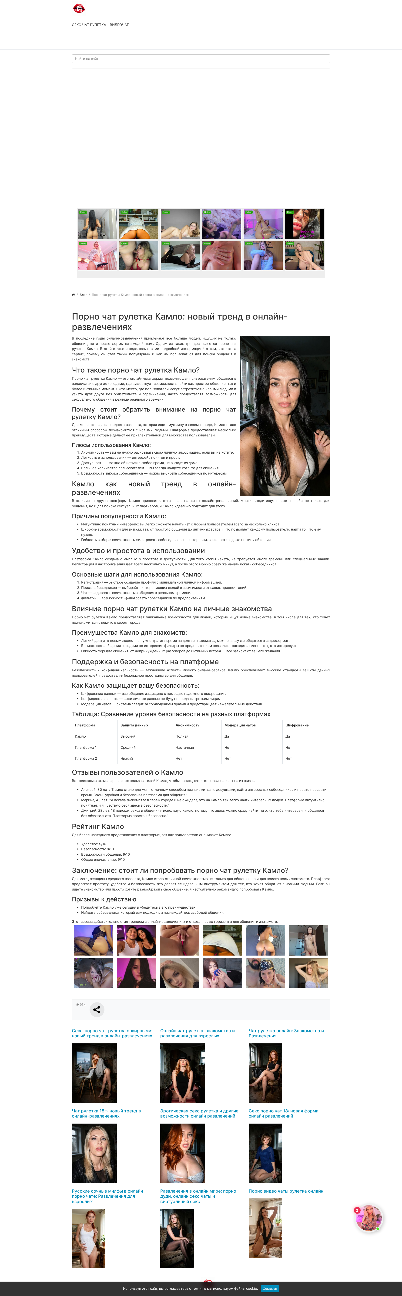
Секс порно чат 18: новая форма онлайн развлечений (283, 1113)
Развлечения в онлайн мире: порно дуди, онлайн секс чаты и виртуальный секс (198, 1196)
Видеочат (119, 25)
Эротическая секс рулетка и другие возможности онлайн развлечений (199, 1113)
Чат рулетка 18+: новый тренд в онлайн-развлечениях (106, 1113)
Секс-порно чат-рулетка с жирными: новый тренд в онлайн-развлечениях (112, 1033)
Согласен (270, 1288)
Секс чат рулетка (89, 25)
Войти (82, 41)
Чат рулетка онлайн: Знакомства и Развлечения (286, 1033)
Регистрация (109, 41)
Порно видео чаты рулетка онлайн (286, 1191)
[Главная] (73, 295)
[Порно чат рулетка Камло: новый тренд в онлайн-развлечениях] (285, 416)
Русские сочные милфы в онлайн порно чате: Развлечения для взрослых (107, 1196)
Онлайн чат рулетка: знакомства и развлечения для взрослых (197, 1033)
